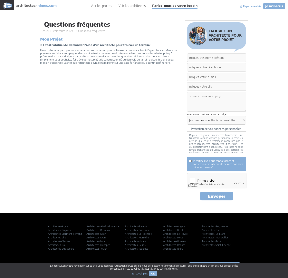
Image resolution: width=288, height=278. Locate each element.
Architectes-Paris (211, 241)
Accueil (45, 31)
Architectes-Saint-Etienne (216, 245)
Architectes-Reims (135, 245)
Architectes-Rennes (174, 245)
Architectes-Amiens (136, 226)
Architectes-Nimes (135, 241)
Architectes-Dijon (96, 233)
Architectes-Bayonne (60, 230)
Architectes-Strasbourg (61, 248)
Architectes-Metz (173, 237)
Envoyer (216, 196)
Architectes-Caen (211, 230)
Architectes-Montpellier (215, 237)
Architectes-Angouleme (215, 226)
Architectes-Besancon (98, 230)
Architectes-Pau (57, 245)
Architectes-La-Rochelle (138, 233)
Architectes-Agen (58, 226)
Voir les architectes (132, 6)
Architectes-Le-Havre (175, 233)
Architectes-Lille (57, 237)
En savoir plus (140, 273)
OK (153, 273)
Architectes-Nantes (59, 241)
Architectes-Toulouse (136, 248)
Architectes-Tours (173, 248)
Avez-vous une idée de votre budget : (208, 114)
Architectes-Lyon (96, 237)
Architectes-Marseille (137, 237)
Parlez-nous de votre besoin (174, 6)
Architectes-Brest (173, 230)
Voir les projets (101, 6)
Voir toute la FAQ (63, 31)
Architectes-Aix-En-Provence (103, 226)
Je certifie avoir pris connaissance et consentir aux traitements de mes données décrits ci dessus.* (218, 164)
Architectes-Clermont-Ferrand (65, 233)
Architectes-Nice (95, 241)
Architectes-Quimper (98, 245)
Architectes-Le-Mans (213, 233)
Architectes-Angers (174, 226)
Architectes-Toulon (96, 248)
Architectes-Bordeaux (137, 230)
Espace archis (251, 6)
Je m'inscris (274, 6)
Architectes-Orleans (174, 241)
